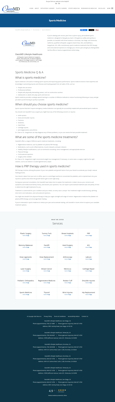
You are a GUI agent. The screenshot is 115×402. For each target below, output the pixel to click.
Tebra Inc (39, 316)
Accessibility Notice (74, 316)
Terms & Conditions (60, 316)
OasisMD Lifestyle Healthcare (22, 30)
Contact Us (85, 316)
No (59, 3)
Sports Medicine (46, 30)
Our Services (36, 30)
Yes (56, 3)
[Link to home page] (10, 9)
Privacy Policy (48, 316)
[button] (112, 8)
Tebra (65, 395)
